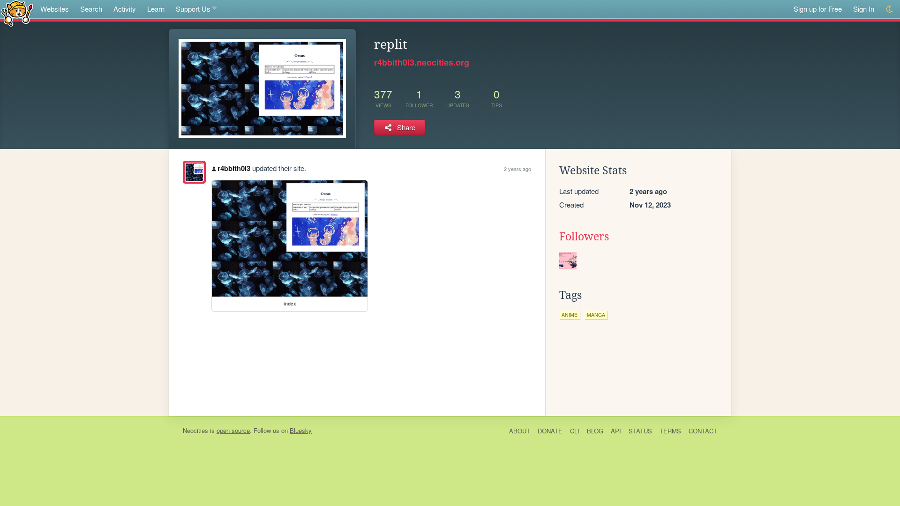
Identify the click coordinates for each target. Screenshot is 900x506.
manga (596, 314)
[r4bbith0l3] (194, 172)
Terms (670, 430)
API (616, 430)
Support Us (193, 9)
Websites (54, 9)
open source (233, 430)
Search (91, 9)
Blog (595, 430)
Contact (703, 430)
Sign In (863, 9)
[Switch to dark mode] (890, 9)
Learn (156, 9)
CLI (574, 430)
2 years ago (517, 168)
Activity (124, 9)
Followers (584, 237)
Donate (550, 430)
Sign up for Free (818, 9)
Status (640, 430)
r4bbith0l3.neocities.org (421, 62)
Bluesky (301, 430)
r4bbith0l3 (234, 168)
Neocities (195, 430)
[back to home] (17, 13)
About (519, 430)
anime (570, 314)
